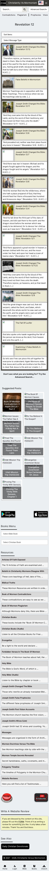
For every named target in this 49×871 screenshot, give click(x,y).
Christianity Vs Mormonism (22, 3)
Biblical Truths (8, 583)
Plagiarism (22, 15)
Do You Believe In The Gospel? (34, 429)
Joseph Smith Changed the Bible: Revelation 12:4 (30, 207)
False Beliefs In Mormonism (28, 79)
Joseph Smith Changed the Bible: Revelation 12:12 (30, 48)
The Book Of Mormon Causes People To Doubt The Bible (34, 405)
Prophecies (36, 15)
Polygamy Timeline (10, 767)
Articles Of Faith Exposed (13, 559)
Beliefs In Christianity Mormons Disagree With (23, 571)
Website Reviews (10, 778)
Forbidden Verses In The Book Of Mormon (21, 652)
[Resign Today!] (6, 798)
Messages (6, 732)
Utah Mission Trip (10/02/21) (34, 451)
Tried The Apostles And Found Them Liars (11, 449)
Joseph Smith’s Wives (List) (14, 721)
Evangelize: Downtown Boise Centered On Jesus (34, 471)
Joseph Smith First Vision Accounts (18, 709)
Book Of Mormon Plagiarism (15, 606)
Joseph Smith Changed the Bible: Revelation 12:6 (30, 180)
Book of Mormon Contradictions (16, 594)
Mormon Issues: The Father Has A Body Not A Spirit (12, 427)
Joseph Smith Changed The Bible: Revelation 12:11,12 (28, 264)
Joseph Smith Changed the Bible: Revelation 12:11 (30, 105)
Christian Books (9, 617)
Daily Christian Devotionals (15, 846)
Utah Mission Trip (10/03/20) (12, 473)
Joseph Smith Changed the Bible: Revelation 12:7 (30, 153)
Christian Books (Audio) (13, 629)
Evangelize (7, 640)
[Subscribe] (41, 797)
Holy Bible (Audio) (10, 675)
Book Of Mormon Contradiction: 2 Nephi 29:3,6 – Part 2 (12, 405)
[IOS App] (41, 514)
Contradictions (8, 15)
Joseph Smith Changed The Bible (17, 686)
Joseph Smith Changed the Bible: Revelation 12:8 (30, 132)
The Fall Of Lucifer (24, 323)
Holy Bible (6, 663)
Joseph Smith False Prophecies (16, 698)
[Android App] (8, 514)
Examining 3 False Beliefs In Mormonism (28, 348)
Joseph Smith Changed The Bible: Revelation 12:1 (28, 237)
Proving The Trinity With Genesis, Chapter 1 (12, 493)
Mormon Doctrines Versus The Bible (18, 744)
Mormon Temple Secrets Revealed (17, 755)
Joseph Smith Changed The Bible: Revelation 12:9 (28, 294)
